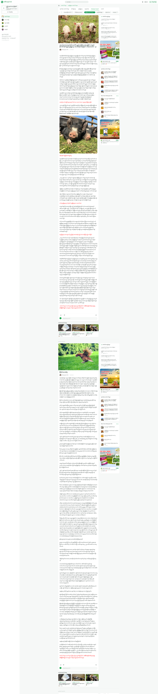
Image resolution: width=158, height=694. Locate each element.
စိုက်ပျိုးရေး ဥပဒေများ (79, 12)
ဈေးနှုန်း (6, 29)
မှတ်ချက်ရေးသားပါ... (67, 318)
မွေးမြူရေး (80, 9)
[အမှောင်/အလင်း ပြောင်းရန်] (142, 2)
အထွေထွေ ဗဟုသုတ (95, 9)
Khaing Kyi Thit (65, 50)
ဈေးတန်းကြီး (6, 23)
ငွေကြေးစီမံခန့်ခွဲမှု (100, 12)
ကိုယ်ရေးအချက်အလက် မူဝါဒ (6, 36)
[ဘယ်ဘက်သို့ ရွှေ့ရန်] (60, 12)
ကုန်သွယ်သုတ (108, 12)
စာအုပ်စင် (6, 26)
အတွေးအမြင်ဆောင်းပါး (68, 12)
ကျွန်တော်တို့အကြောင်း (5, 34)
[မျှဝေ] (96, 315)
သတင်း (102, 9)
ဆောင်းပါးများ (7, 17)
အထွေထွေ (115, 12)
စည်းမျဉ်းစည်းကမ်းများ (5, 38)
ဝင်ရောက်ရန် (10, 12)
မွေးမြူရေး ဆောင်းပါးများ (73, 5)
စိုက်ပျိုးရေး (73, 9)
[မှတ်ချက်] (64, 315)
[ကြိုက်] (60, 665)
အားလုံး (117, 95)
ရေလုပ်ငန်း (87, 9)
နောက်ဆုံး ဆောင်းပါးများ (64, 9)
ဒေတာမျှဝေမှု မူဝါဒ (13, 38)
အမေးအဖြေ (6, 20)
